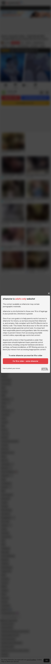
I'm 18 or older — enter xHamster (25, 361)
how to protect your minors (11, 368)
